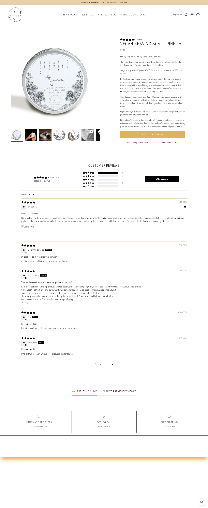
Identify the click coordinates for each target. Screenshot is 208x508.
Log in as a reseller (114, 483)
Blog (60, 479)
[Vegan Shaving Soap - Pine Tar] (17, 135)
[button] (186, 15)
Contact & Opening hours (69, 483)
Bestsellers (15, 474)
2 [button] (100, 364)
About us (62, 469)
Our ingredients (65, 474)
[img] (28, 202)
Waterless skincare (18, 483)
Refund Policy (112, 469)
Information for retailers (117, 488)
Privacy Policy (112, 474)
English (176, 14)
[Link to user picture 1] (28, 232)
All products (16, 469)
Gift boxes (15, 488)
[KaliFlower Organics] (15, 15)
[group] (104, 2)
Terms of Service (114, 479)
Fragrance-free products (21, 479)
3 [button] (104, 364)
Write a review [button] (162, 179)
